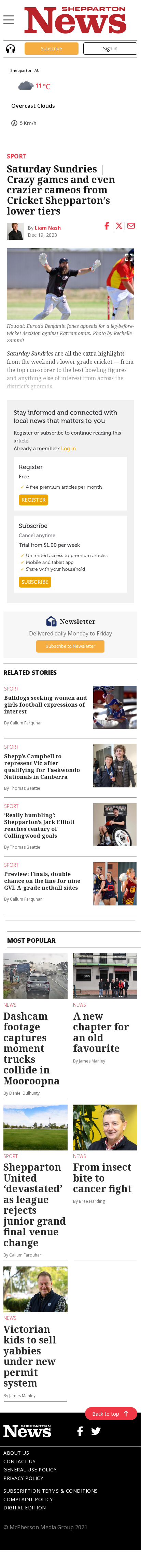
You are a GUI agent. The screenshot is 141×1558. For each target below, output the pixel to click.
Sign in (110, 48)
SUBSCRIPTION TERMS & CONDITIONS (50, 1491)
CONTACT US (19, 1461)
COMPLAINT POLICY (28, 1499)
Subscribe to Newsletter (70, 646)
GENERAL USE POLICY (29, 1469)
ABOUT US (16, 1453)
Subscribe (51, 48)
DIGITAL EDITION (24, 1507)
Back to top (105, 1413)
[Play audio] (9, 47)
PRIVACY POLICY (23, 1478)
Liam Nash (48, 227)
